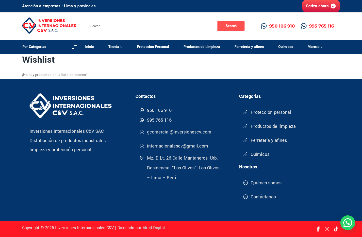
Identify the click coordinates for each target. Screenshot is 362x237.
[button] (347, 222)
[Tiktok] (336, 229)
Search (231, 26)
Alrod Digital (154, 228)
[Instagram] (327, 229)
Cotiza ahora (317, 6)
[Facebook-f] (318, 229)
